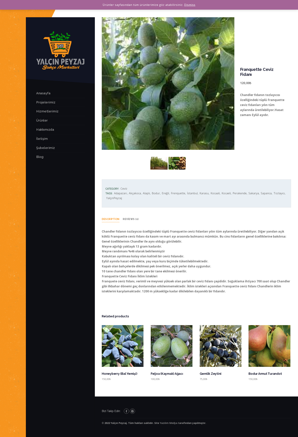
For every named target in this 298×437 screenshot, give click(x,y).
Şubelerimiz (45, 148)
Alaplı (146, 193)
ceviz (124, 188)
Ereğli (165, 193)
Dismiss (189, 5)
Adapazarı (120, 193)
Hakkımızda (45, 129)
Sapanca (266, 193)
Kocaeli (226, 193)
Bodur (156, 193)
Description (111, 219)
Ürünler (42, 120)
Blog (39, 157)
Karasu (204, 193)
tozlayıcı (279, 193)
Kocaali (215, 193)
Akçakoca (135, 193)
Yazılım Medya (168, 423)
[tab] (112, 219)
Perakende (240, 193)
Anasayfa (43, 93)
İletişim (42, 138)
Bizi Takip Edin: (111, 411)
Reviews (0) (131, 219)
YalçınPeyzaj (114, 198)
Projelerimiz (45, 102)
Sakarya (254, 193)
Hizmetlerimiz (47, 111)
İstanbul (192, 193)
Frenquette (178, 193)
